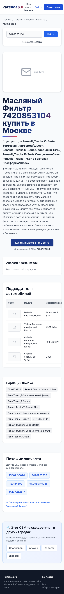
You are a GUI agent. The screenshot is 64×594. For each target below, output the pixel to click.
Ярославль (16, 548)
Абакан (33, 548)
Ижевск (14, 555)
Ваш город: (28, 7)
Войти (38, 7)
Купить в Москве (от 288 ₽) (32, 242)
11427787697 (17, 492)
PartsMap (13, 7)
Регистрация (53, 7)
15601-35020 (17, 475)
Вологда (49, 548)
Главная (6, 19)
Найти (50, 34)
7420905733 (39, 475)
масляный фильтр (35, 19)
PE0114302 (15, 483)
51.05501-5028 (38, 483)
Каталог (18, 19)
